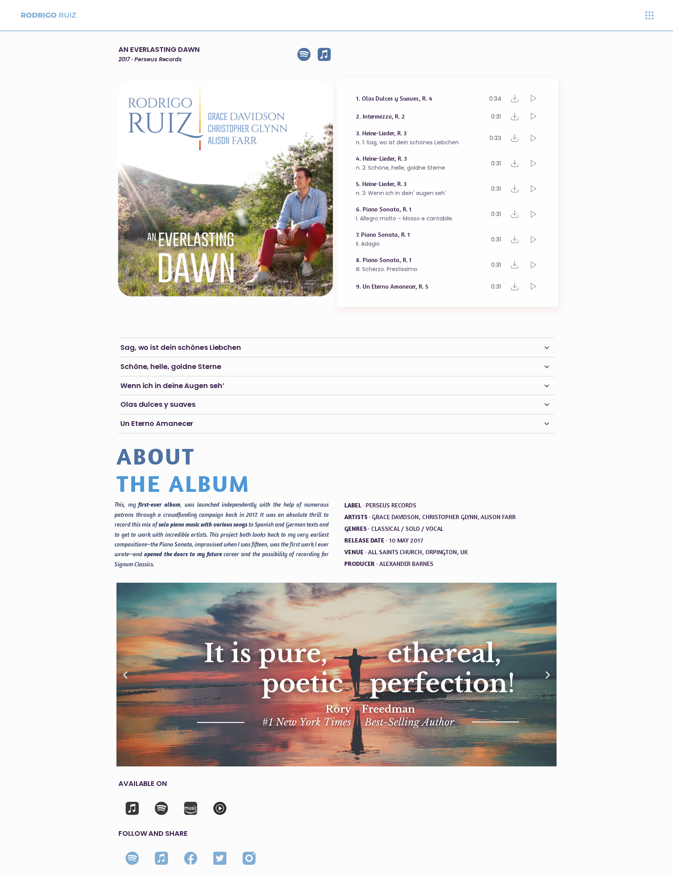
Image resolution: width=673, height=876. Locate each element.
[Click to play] (533, 98)
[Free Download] (514, 98)
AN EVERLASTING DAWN (159, 49)
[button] (125, 674)
